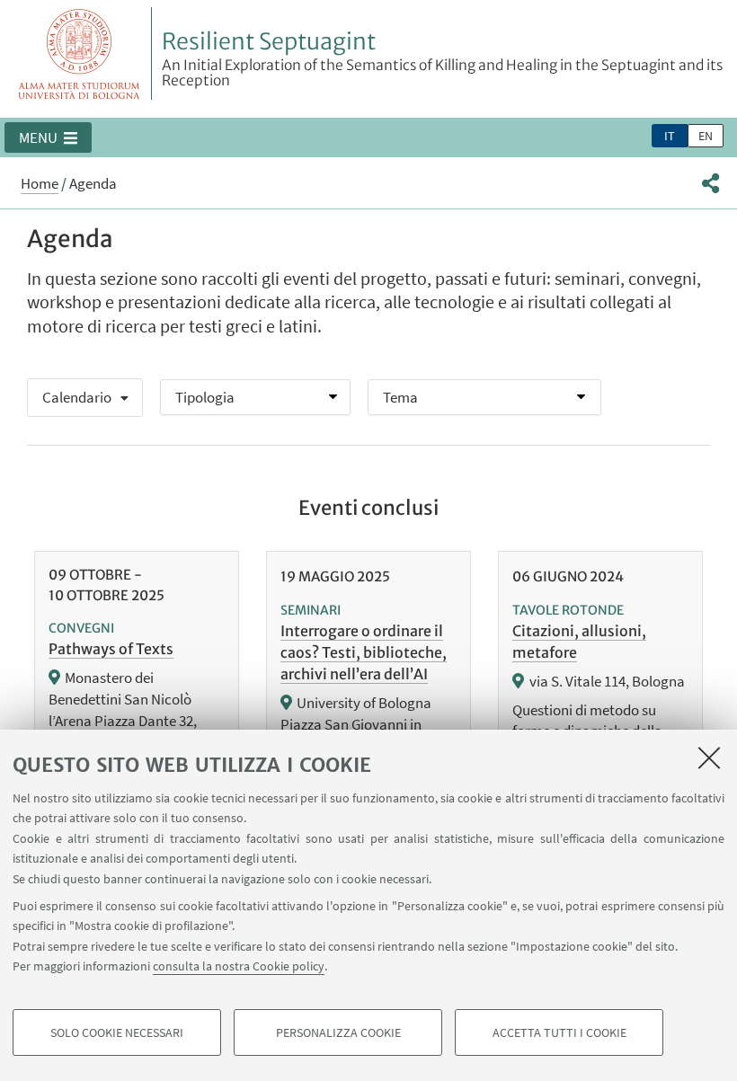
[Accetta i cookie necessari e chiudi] (709, 757)
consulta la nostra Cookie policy (238, 966)
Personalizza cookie (338, 1032)
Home (39, 183)
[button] (48, 137)
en (705, 136)
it (669, 136)
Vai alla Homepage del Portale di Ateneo (79, 53)
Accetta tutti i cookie (559, 1032)
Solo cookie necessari (116, 1032)
